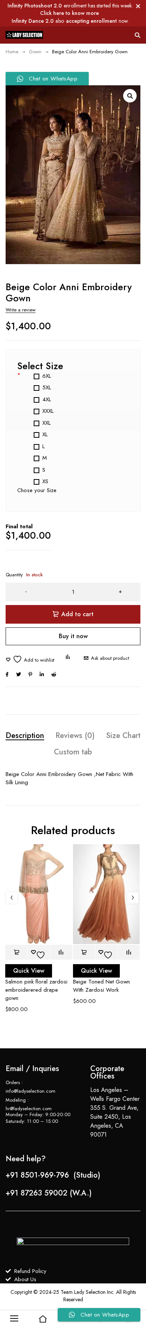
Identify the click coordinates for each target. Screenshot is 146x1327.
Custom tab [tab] (73, 752)
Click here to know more (69, 13)
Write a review (21, 310)
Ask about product (110, 658)
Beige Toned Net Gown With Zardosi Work (101, 986)
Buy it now (73, 636)
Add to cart (77, 614)
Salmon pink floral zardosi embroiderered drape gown (36, 990)
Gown (35, 51)
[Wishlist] (30, 659)
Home (12, 51)
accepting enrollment (91, 21)
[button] (130, 95)
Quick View (28, 970)
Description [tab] (25, 735)
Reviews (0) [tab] (75, 735)
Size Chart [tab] (123, 735)
